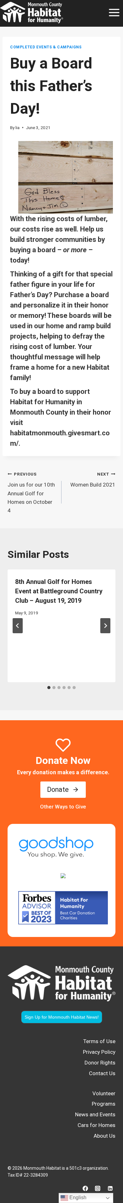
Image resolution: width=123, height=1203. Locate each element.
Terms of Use (99, 1041)
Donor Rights (100, 1062)
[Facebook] (85, 1188)
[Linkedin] (110, 1188)
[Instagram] (97, 1188)
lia (17, 127)
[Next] (105, 625)
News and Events (95, 1114)
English (77, 1197)
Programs (103, 1104)
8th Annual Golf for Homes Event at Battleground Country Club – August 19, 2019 (58, 591)
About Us (104, 1136)
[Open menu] (114, 12)
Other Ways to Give (63, 806)
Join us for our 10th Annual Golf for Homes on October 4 (31, 492)
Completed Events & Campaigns (46, 47)
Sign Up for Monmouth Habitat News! (62, 1017)
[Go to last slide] (18, 625)
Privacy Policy (99, 1052)
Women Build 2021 (92, 479)
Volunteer (103, 1093)
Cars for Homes (96, 1125)
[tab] (48, 687)
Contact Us (102, 1073)
